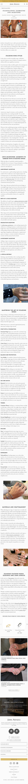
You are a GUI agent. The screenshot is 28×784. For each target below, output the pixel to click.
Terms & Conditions (14, 766)
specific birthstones (16, 117)
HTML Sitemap (14, 777)
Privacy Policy (14, 769)
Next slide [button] (27, 624)
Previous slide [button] (1, 624)
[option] (8, 626)
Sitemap (14, 774)
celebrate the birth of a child (20, 201)
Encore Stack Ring (8, 630)
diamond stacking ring (20, 603)
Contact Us (14, 759)
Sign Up (14, 710)
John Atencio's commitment (13, 535)
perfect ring (22, 610)
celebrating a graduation (7, 225)
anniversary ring (10, 179)
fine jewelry (11, 578)
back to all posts (13, 690)
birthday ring (12, 264)
